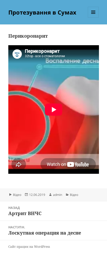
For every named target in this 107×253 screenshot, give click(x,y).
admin (57, 194)
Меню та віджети (93, 17)
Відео (17, 194)
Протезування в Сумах (42, 12)
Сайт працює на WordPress (29, 246)
